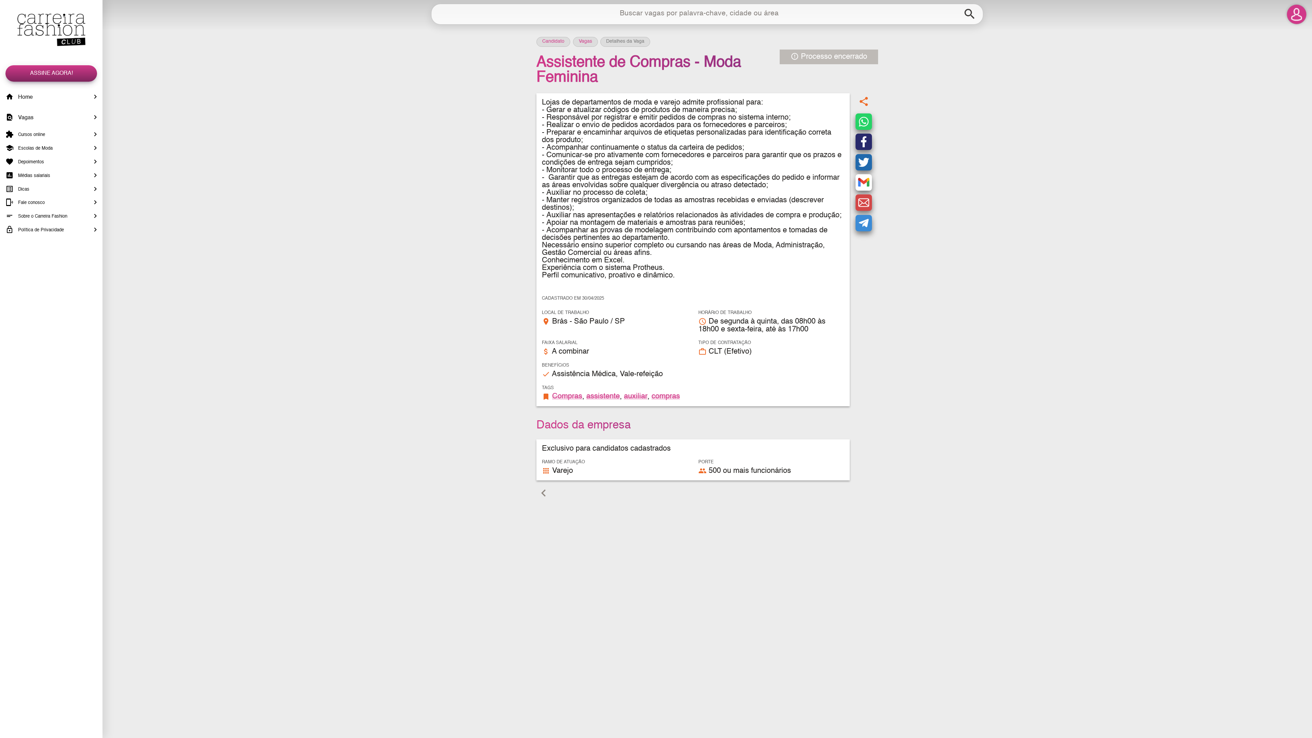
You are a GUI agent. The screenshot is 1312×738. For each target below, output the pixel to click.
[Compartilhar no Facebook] (864, 142)
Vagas (25, 118)
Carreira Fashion (51, 30)
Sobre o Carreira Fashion (42, 216)
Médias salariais (33, 176)
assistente (603, 396)
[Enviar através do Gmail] (864, 182)
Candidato (553, 41)
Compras (567, 396)
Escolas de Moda (35, 148)
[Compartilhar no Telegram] (864, 223)
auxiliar (635, 396)
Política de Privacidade (40, 230)
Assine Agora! (51, 73)
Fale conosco (31, 203)
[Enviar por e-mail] (864, 202)
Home (25, 97)
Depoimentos (30, 162)
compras (666, 396)
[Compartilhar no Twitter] (864, 162)
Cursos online (31, 135)
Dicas (23, 189)
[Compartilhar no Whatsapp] (864, 121)
